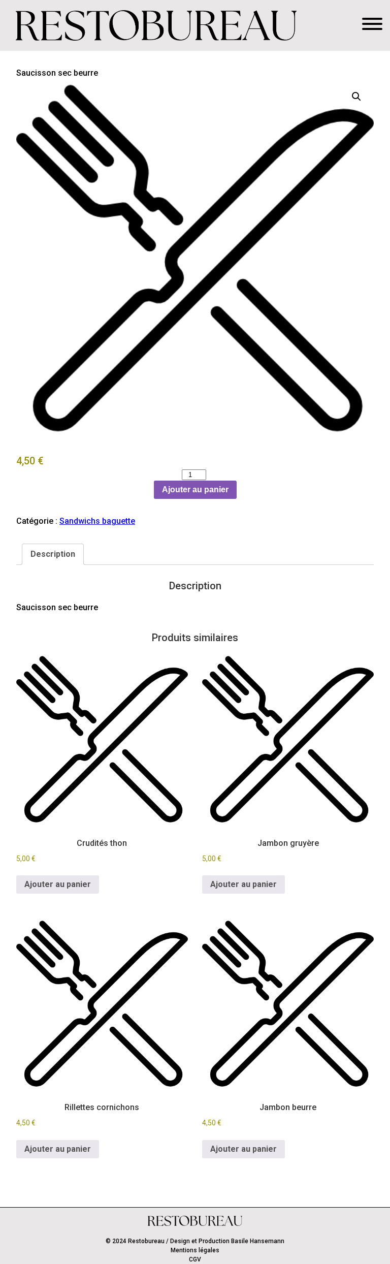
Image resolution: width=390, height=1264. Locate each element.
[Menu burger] (372, 25)
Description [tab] (52, 554)
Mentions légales (195, 1250)
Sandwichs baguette (97, 521)
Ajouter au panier (195, 489)
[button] (356, 96)
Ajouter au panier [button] (57, 884)
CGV (195, 1259)
